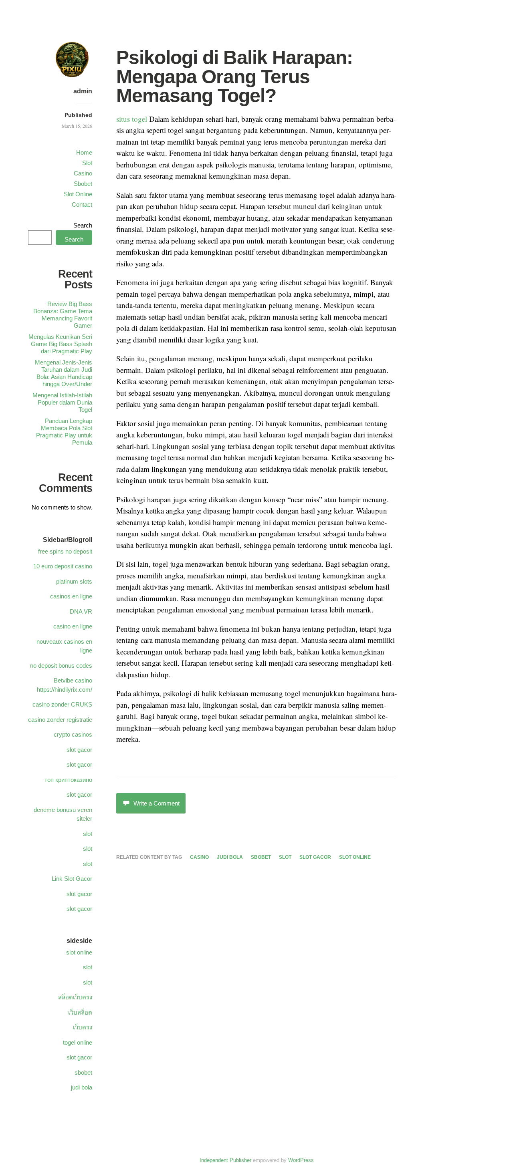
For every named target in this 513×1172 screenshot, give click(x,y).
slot (285, 857)
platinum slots (74, 581)
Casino (83, 173)
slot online (355, 857)
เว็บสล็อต (80, 1012)
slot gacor (315, 857)
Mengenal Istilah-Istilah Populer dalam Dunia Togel (62, 402)
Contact (82, 204)
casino (199, 857)
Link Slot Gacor (72, 878)
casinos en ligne (71, 596)
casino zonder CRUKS (62, 704)
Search (82, 225)
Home (84, 152)
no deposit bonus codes (61, 665)
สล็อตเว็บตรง (75, 997)
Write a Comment (156, 803)
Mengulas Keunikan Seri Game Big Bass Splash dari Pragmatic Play (60, 343)
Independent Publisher (225, 1160)
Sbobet (83, 183)
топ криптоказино (68, 779)
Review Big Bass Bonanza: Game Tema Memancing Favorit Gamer (62, 314)
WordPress (301, 1160)
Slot (87, 162)
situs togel (131, 119)
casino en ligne (72, 626)
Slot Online (78, 194)
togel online (77, 1042)
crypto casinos (73, 734)
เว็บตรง (82, 1027)
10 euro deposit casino (62, 566)
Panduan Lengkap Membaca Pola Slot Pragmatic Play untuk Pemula (64, 431)
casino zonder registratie (60, 719)
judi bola (230, 857)
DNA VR (81, 611)
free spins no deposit (65, 551)
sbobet (261, 857)
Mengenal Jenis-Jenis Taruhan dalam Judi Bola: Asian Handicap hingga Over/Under (63, 373)
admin (82, 91)
